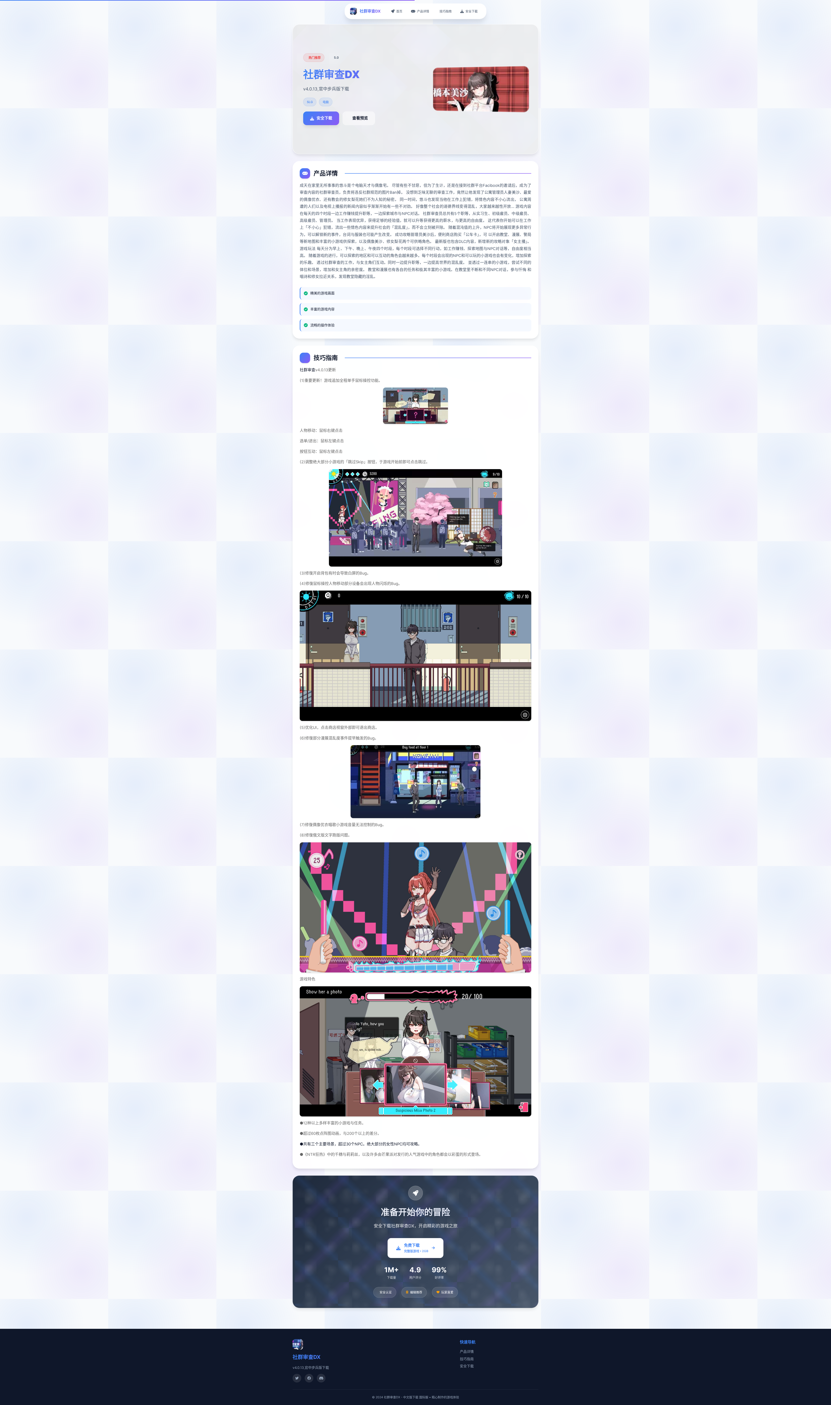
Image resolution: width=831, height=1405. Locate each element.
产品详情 (467, 1351)
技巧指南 (467, 1359)
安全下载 (467, 1366)
